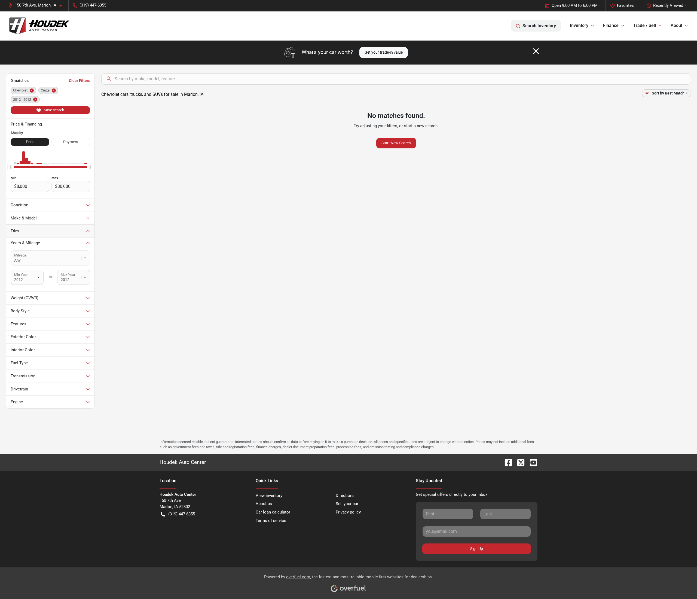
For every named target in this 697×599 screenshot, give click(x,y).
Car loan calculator (273, 512)
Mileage (20, 255)
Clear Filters (79, 80)
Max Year (68, 275)
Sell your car (347, 503)
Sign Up (476, 548)
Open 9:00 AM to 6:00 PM (575, 5)
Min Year (21, 275)
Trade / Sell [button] (644, 25)
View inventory (269, 495)
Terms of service (271, 520)
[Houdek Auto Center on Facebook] (506, 462)
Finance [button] (611, 25)
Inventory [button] (579, 25)
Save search (53, 110)
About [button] (676, 25)
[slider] (10, 167)
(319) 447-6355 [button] (93, 5)
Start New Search (396, 143)
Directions (345, 495)
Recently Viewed (668, 5)
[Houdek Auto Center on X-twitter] (518, 462)
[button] (37, 5)
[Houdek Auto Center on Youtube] (531, 462)
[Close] (536, 51)
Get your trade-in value (384, 52)
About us (264, 503)
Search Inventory (539, 25)
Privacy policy (348, 512)
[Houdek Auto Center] (39, 26)
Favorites (625, 5)
